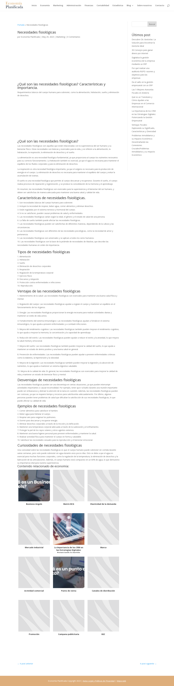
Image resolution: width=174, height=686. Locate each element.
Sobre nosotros (144, 5)
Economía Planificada (30, 37)
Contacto (159, 5)
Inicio (34, 5)
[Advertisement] (68, 62)
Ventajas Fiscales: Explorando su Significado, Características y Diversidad (144, 128)
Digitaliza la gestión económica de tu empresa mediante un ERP (143, 60)
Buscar (152, 24)
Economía (45, 5)
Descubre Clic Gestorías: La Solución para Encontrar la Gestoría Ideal (144, 42)
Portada (20, 25)
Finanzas (89, 5)
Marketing (58, 5)
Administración (74, 5)
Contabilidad (103, 5)
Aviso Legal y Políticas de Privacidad (99, 681)
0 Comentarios (73, 37)
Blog (129, 5)
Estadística (118, 5)
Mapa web (121, 681)
